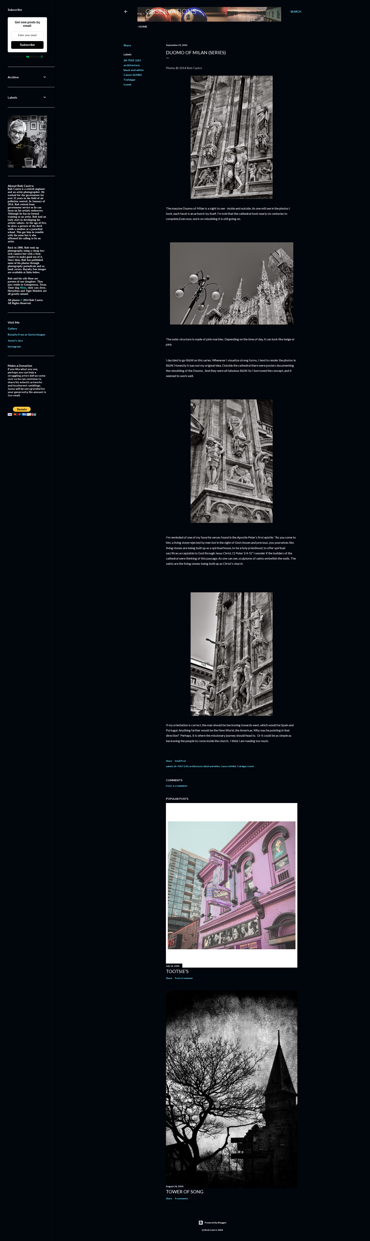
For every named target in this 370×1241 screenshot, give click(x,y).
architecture (132, 65)
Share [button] (127, 45)
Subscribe (27, 44)
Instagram (14, 346)
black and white (134, 70)
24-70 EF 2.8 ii (132, 60)
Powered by (18, 56)
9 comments (181, 1198)
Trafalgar (129, 79)
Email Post (180, 760)
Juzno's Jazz (15, 340)
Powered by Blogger (215, 1222)
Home (143, 26)
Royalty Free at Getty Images (26, 334)
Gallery (12, 328)
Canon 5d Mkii (133, 74)
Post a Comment (177, 786)
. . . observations (166, 11)
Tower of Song (184, 1191)
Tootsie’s (177, 971)
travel (127, 84)
